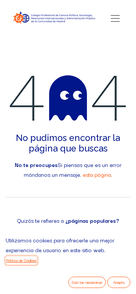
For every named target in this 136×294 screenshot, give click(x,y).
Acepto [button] (119, 282)
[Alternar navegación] (115, 18)
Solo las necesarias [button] (87, 282)
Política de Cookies (21, 260)
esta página (97, 174)
